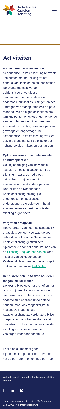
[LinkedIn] (12, 391)
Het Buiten (39, 266)
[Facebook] (4, 391)
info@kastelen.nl (29, 404)
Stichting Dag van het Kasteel (26, 252)
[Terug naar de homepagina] (19, 11)
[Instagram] (21, 391)
